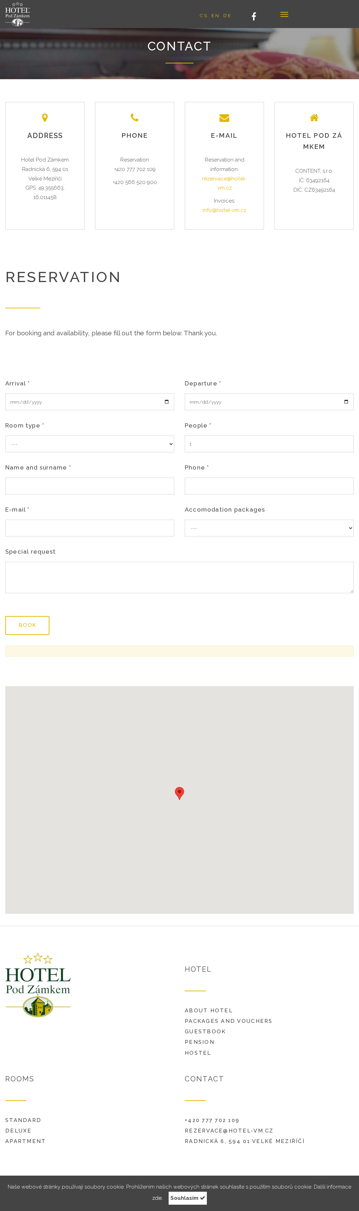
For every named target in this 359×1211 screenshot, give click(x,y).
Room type (24, 425)
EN (215, 15)
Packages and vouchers (229, 1021)
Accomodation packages (225, 509)
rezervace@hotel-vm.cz (229, 1131)
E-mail (17, 509)
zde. (157, 1198)
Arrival (17, 383)
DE (227, 15)
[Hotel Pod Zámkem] (30, 14)
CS (203, 15)
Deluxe (18, 1131)
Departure (203, 383)
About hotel (209, 1010)
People (198, 425)
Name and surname (38, 467)
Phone (197, 467)
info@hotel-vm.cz (224, 210)
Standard (23, 1120)
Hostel (198, 1053)
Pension (200, 1042)
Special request (30, 551)
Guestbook (205, 1031)
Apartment (25, 1141)
